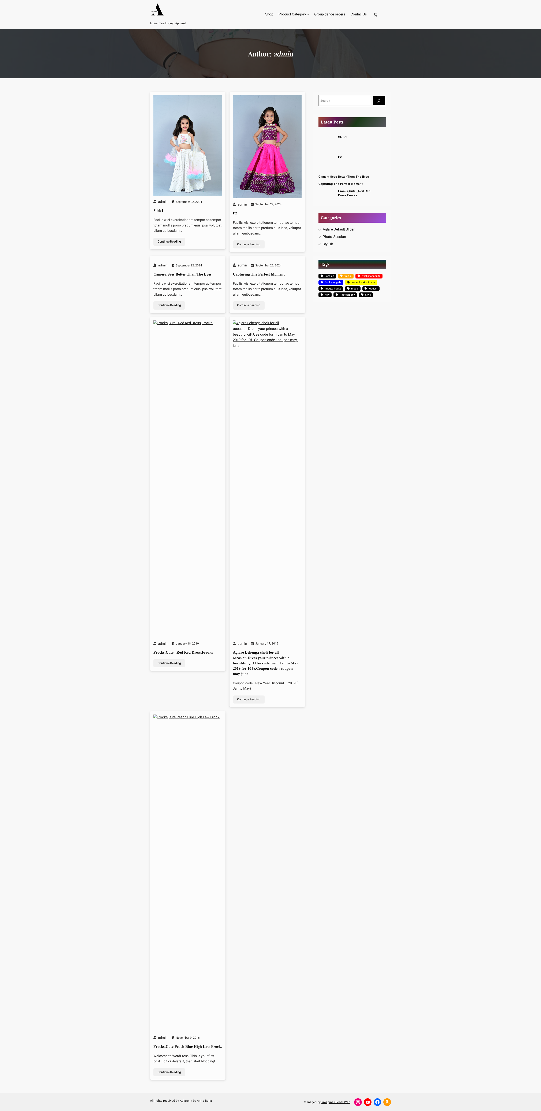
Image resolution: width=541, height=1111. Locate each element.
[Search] (379, 100)
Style (368, 295)
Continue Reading (169, 241)
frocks (347, 276)
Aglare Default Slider (339, 229)
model (354, 289)
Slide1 (158, 210)
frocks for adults (371, 276)
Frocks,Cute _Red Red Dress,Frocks (183, 652)
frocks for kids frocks (363, 282)
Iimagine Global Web (335, 1102)
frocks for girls (333, 282)
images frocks (333, 289)
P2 (235, 213)
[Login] (389, 14)
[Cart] (376, 14)
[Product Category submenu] (308, 15)
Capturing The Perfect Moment (259, 274)
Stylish (328, 244)
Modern (373, 289)
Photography (347, 295)
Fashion (329, 276)
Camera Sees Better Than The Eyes (182, 274)
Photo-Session (334, 236)
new (327, 295)
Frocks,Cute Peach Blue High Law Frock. (187, 1046)
